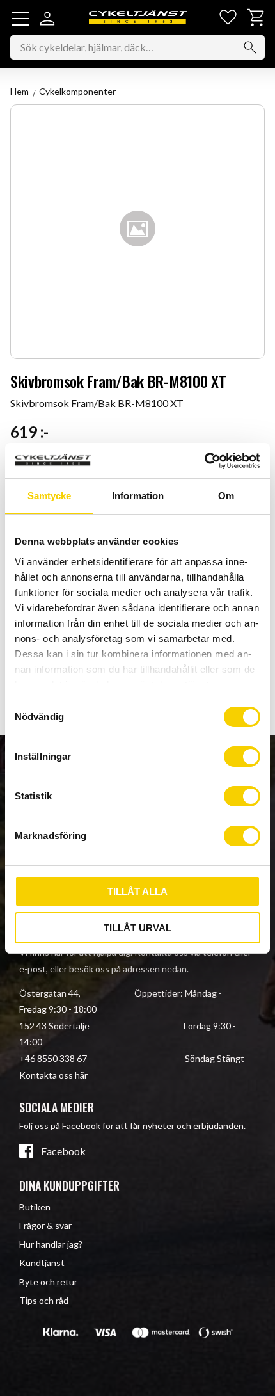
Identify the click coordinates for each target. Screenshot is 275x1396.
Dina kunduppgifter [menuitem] (69, 1185)
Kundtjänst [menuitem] (42, 1262)
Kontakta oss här (53, 1075)
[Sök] (250, 47)
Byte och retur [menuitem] (48, 1281)
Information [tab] (138, 495)
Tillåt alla (137, 891)
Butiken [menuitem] (35, 1206)
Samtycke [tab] (49, 495)
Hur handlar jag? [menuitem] (50, 1244)
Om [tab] (226, 495)
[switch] (242, 756)
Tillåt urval (137, 927)
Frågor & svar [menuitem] (45, 1225)
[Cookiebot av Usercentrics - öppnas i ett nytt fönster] (204, 461)
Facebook (63, 1151)
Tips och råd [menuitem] (43, 1300)
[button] (20, 18)
